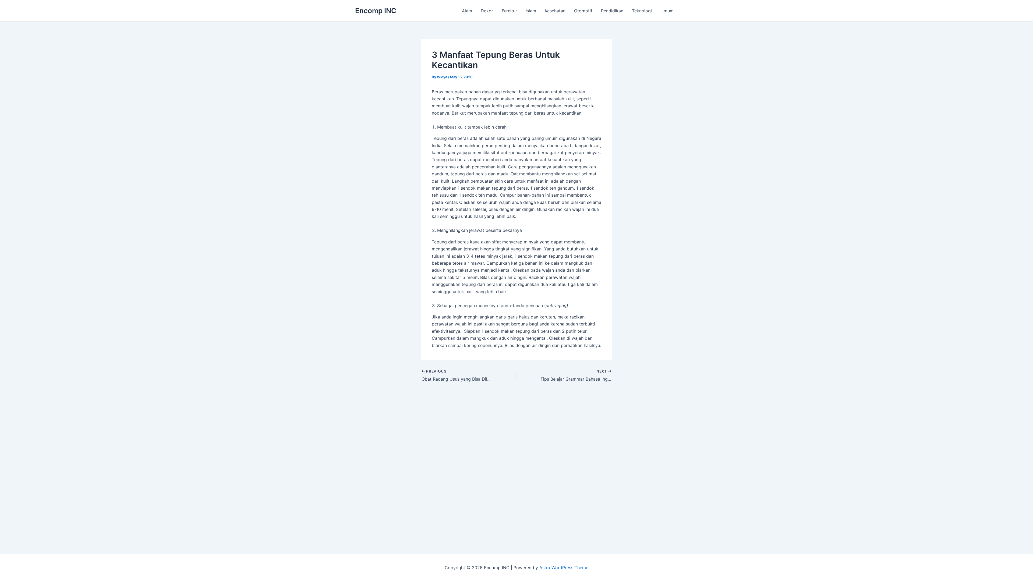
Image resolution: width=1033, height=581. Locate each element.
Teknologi (642, 10)
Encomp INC (375, 10)
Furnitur (509, 10)
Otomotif (583, 10)
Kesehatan (555, 10)
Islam (531, 10)
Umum (667, 10)
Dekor (487, 10)
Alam (467, 10)
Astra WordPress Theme (563, 567)
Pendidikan (612, 10)
